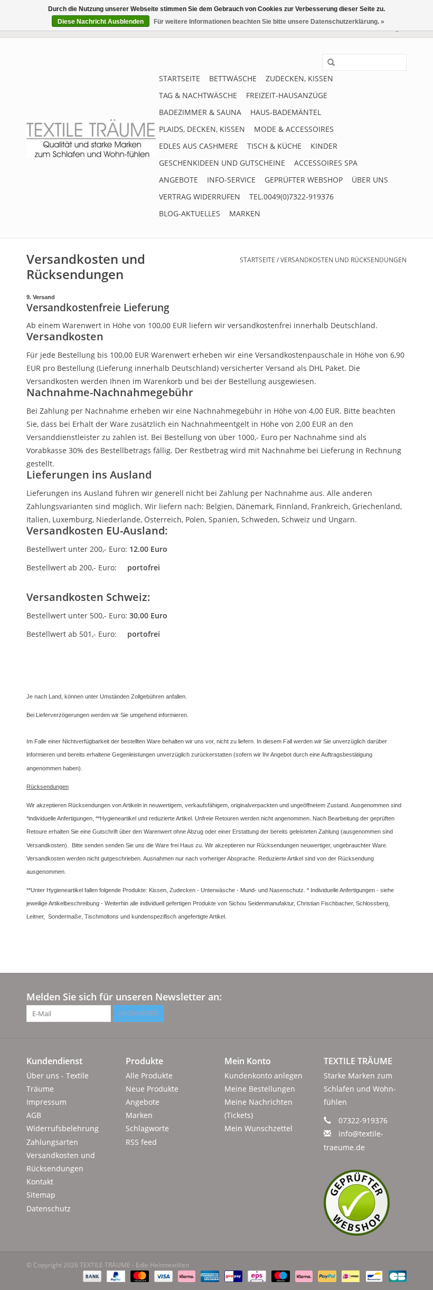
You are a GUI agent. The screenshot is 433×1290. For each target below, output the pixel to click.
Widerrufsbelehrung (62, 1128)
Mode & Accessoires (294, 129)
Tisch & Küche (274, 146)
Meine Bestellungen (259, 1089)
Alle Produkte (149, 1076)
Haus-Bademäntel (285, 112)
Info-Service (231, 180)
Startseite (179, 78)
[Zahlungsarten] (91, 1276)
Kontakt (39, 1182)
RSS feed (141, 1142)
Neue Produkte (152, 1089)
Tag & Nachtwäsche (198, 95)
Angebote (178, 180)
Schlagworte (147, 1128)
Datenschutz (48, 1208)
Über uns (370, 180)
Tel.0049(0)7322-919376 (291, 197)
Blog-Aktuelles (189, 213)
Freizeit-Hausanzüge (286, 95)
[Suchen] (327, 63)
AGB (33, 1115)
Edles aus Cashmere (198, 146)
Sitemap (40, 1195)
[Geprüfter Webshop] (365, 1203)
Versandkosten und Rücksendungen (343, 259)
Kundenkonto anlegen (263, 1076)
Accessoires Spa (325, 163)
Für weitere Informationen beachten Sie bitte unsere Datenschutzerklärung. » (269, 21)
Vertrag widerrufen (199, 197)
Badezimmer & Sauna (200, 112)
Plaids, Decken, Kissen (202, 129)
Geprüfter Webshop (304, 180)
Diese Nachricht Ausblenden (101, 21)
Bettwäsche (233, 78)
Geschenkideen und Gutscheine (222, 163)
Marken (244, 213)
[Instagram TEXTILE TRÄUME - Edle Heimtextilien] (398, 997)
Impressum (46, 1102)
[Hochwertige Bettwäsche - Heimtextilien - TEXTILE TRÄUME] (91, 138)
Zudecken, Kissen (299, 78)
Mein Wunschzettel (258, 1128)
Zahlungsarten (52, 1142)
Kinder (323, 146)
